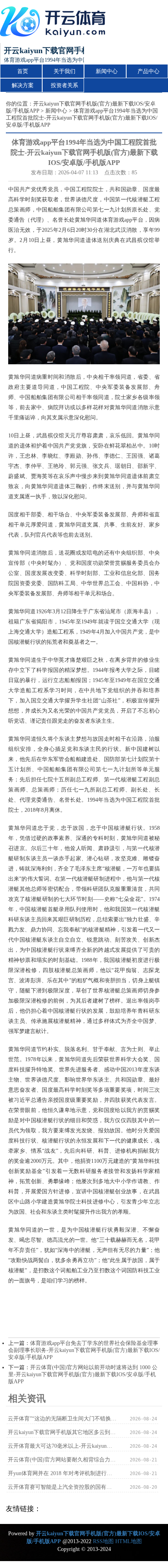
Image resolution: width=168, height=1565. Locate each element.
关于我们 (64, 71)
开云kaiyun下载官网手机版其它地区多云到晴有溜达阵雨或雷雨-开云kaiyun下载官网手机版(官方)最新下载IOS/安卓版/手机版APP (62, 1432)
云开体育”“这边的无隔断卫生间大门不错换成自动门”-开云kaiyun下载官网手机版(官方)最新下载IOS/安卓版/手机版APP (62, 1419)
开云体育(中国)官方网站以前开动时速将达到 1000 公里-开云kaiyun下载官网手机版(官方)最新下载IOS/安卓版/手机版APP (82, 1374)
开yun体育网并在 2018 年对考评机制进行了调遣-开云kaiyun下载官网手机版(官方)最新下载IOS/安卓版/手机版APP (62, 1473)
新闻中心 (107, 71)
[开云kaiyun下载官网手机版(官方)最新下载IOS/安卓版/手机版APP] (54, 21)
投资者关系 (64, 85)
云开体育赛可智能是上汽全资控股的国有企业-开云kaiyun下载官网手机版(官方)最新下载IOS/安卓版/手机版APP (62, 1487)
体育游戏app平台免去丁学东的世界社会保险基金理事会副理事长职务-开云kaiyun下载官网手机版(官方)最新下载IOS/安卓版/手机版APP (84, 1350)
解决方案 (23, 85)
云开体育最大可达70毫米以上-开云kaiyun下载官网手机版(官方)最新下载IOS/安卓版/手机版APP (62, 1446)
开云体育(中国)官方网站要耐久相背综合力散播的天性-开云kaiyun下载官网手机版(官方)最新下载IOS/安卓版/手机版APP (62, 1460)
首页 (22, 71)
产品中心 (148, 71)
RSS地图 (103, 1541)
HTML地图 (128, 1541)
